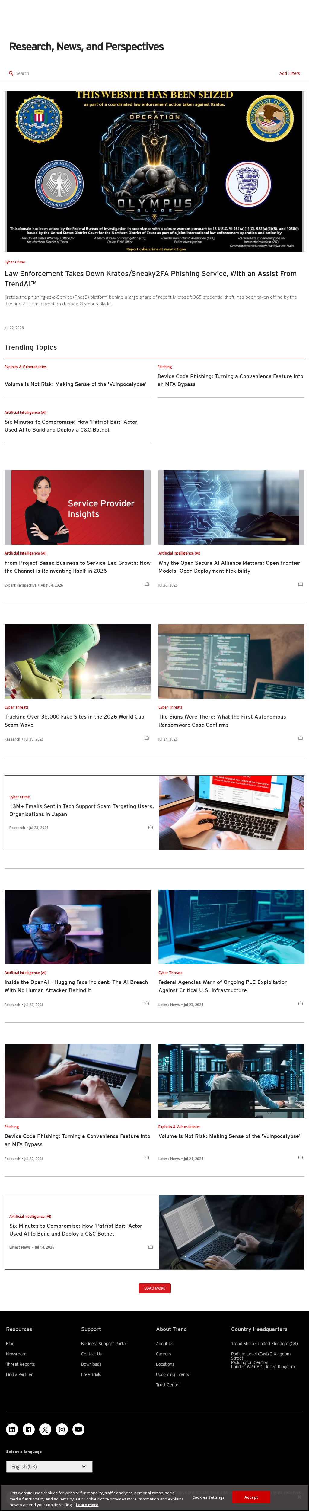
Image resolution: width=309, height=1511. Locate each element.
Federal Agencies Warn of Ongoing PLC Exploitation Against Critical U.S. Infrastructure (223, 986)
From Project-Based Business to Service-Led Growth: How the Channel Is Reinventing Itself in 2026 (78, 567)
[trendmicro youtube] (78, 1429)
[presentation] (154, 171)
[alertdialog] (154, 1497)
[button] (49, 1467)
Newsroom (16, 1354)
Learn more (87, 1504)
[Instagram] (62, 1429)
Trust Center (168, 1385)
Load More (154, 1288)
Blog (10, 1344)
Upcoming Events (172, 1374)
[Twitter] (45, 1429)
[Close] (299, 1496)
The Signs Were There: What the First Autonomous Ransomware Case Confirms (222, 720)
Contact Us (91, 1354)
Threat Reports (20, 1364)
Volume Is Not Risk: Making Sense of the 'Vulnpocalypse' (76, 384)
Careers (163, 1354)
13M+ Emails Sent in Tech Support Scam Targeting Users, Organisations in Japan (81, 810)
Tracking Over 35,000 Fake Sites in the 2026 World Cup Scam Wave (74, 720)
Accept (251, 1497)
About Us (164, 1344)
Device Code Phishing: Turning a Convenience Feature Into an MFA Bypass (77, 1140)
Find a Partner (19, 1374)
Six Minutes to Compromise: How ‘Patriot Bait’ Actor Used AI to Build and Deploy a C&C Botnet (75, 1230)
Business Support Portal (103, 1344)
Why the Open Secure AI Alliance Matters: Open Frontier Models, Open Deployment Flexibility (229, 567)
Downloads (91, 1364)
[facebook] (29, 1429)
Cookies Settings (208, 1497)
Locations (165, 1364)
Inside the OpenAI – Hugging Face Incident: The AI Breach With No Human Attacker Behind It (76, 986)
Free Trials (91, 1374)
